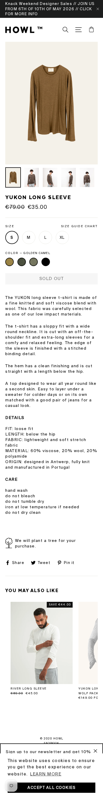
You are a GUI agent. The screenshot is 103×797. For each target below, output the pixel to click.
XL (62, 237)
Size (51, 226)
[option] (51, 103)
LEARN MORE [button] (45, 774)
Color (27, 253)
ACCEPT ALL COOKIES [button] (51, 787)
